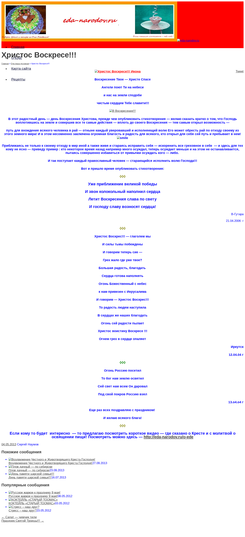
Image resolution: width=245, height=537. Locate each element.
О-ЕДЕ (16, 58)
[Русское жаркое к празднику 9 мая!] (34, 492)
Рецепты (18, 79)
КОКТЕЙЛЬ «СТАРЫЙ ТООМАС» (32, 503)
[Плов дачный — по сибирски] (30, 466)
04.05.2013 (8, 444)
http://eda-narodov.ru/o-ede (168, 437)
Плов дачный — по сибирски (29, 470)
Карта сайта (21, 68)
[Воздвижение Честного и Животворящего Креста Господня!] (52, 459)
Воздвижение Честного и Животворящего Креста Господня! (50, 463)
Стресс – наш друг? (22, 510)
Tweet (240, 71)
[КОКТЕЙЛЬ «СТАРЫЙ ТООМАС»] (33, 499)
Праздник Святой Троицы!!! (22, 520)
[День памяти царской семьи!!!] (31, 474)
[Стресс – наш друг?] (24, 507)
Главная (17, 47)
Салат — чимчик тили (19, 517)
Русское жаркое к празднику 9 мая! (33, 496)
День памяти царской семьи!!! (30, 477)
